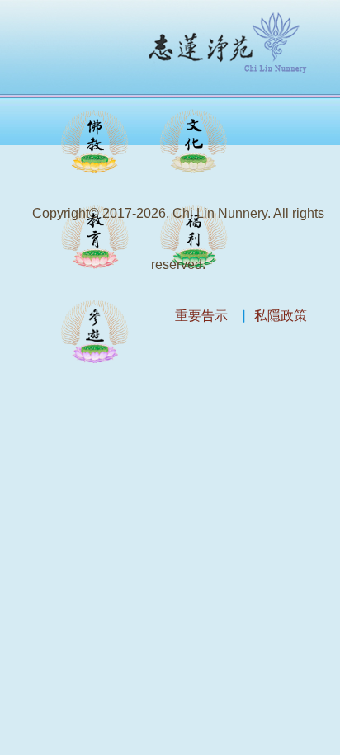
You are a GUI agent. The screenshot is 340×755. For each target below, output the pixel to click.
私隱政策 (280, 316)
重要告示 (201, 316)
